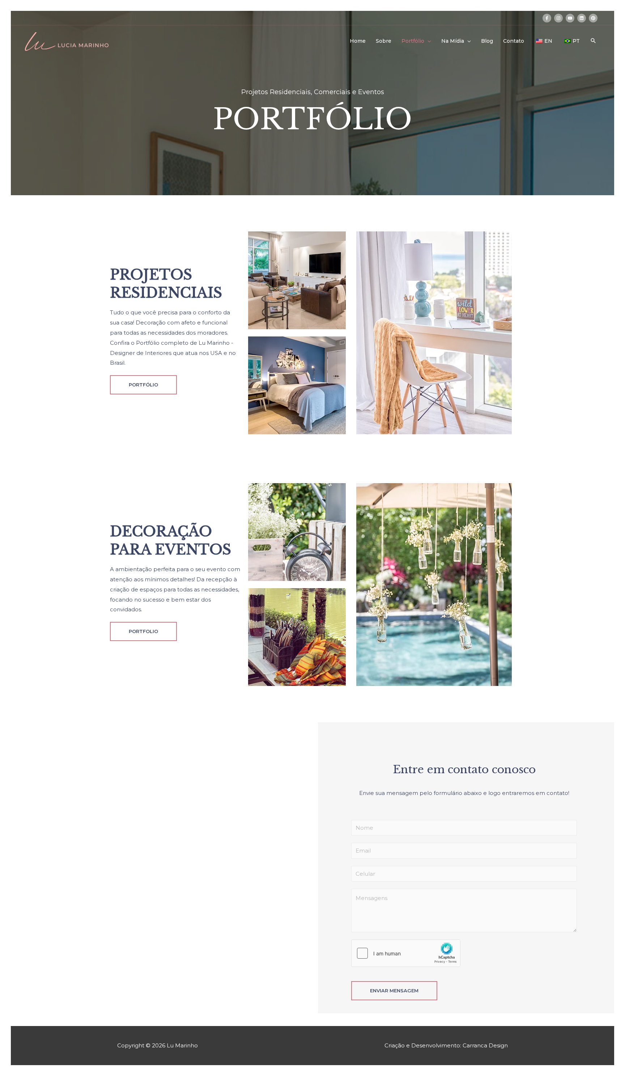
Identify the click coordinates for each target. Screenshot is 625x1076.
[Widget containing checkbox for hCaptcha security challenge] (405, 953)
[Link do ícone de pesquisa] (593, 40)
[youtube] (571, 18)
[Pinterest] (206, 885)
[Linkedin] (183, 885)
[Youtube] (159, 885)
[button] (143, 384)
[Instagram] (135, 885)
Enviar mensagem (394, 990)
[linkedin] (582, 18)
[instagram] (559, 18)
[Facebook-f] (111, 885)
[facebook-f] (548, 18)
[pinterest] (594, 18)
